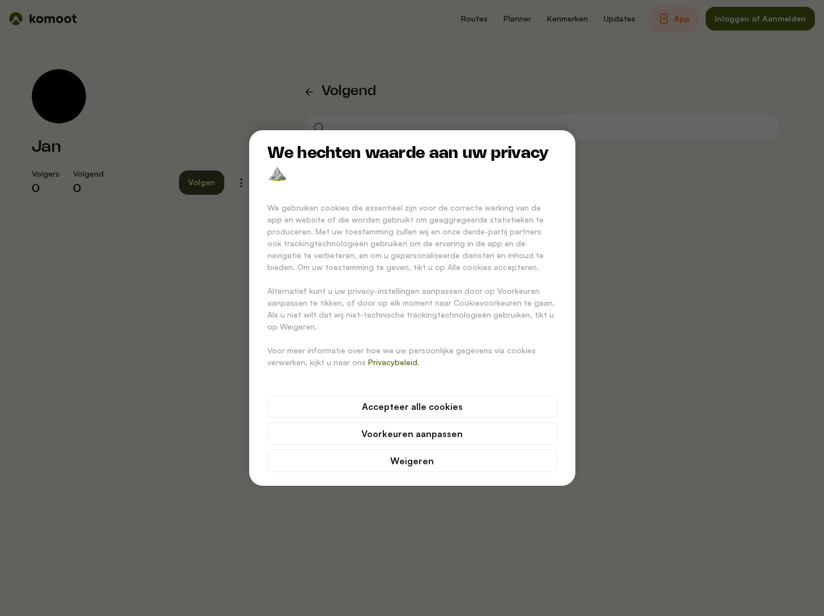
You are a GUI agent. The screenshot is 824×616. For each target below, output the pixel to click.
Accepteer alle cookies (412, 406)
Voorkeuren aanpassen (412, 433)
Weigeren (412, 461)
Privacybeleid (392, 362)
